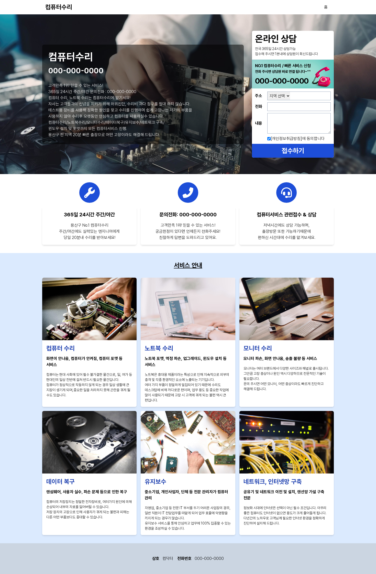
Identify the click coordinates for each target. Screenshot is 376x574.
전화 (258, 106)
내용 (258, 123)
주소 (258, 95)
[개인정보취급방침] (286, 138)
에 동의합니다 (298, 138)
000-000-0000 (76, 71)
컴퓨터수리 (58, 7)
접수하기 (293, 151)
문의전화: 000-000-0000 (188, 215)
